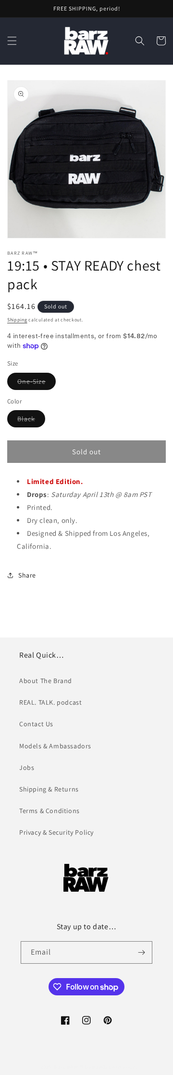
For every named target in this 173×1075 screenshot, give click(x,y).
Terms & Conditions (49, 810)
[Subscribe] (141, 952)
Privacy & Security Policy (56, 832)
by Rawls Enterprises (111, 1066)
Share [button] (27, 575)
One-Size (36, 383)
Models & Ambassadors (55, 746)
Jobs (26, 767)
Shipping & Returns (49, 789)
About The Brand (45, 680)
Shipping (17, 320)
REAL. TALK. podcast (50, 702)
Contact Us (36, 724)
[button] (12, 40)
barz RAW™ (69, 1066)
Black (31, 420)
